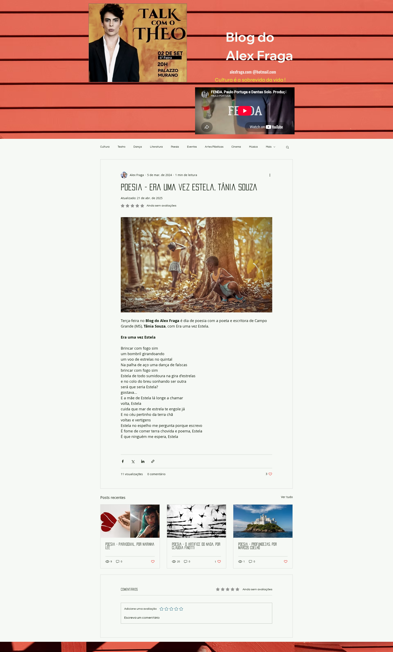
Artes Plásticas (214, 146)
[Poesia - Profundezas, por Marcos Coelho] (262, 521)
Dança (137, 146)
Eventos (192, 146)
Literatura (156, 146)
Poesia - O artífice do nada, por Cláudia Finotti (196, 546)
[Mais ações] (269, 175)
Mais (268, 146)
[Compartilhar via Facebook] (123, 461)
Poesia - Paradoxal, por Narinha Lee (129, 546)
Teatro (121, 146)
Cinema (236, 146)
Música (253, 146)
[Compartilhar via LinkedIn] (143, 461)
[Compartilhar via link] (153, 461)
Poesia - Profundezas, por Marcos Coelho (257, 546)
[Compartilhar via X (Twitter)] (133, 461)
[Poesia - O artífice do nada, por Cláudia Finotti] (196, 521)
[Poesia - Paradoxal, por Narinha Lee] (130, 521)
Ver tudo (287, 497)
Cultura (105, 146)
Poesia (175, 146)
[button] (287, 147)
